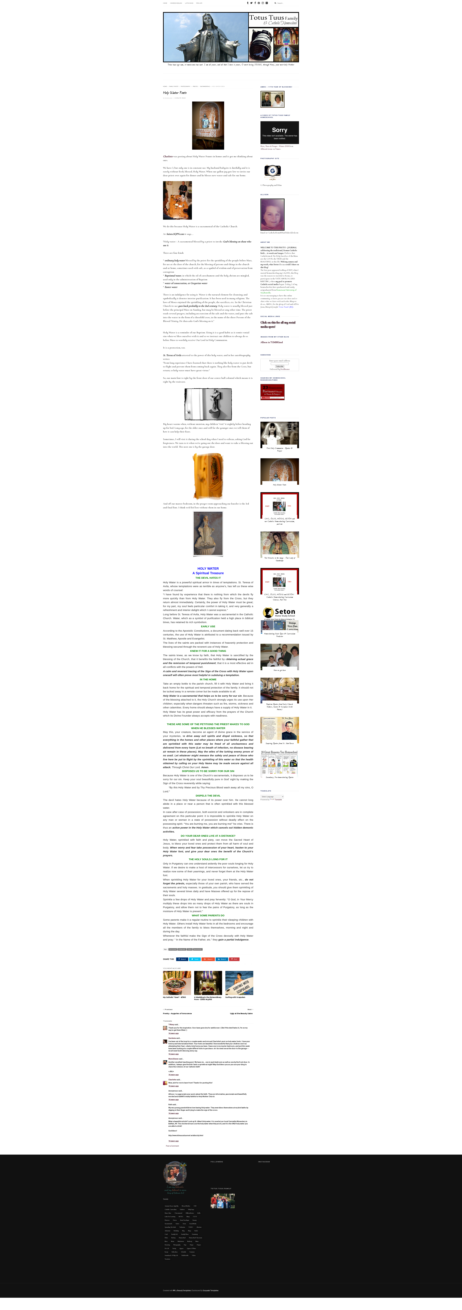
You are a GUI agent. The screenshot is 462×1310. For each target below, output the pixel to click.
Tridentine (182, 1227)
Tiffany (171, 1025)
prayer (191, 1245)
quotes (181, 1248)
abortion (198, 1227)
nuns (197, 1241)
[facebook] (255, 3)
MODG (181, 1216)
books (196, 1231)
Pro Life (199, 3)
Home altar (168, 1213)
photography (185, 86)
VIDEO (191, 1227)
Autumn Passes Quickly (171, 1206)
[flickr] (267, 3)
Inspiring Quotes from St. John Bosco (280, 743)
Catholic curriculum (170, 1209)
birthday (176, 1231)
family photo (173, 86)
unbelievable (184, 1255)
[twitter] (251, 3)
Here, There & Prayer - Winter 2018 (274, 146)
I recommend (178, 1213)
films (166, 1238)
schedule (183, 1252)
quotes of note (191, 1248)
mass (166, 1241)
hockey (173, 1238)
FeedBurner (285, 369)
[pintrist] (259, 3)
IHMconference (190, 1213)
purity (174, 1248)
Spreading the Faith (170, 1227)
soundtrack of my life (171, 1255)
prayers (199, 1245)
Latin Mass (189, 3)
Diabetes (182, 1209)
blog (183, 1231)
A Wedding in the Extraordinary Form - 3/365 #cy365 (207, 998)
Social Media (192, 1223)
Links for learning (170, 1216)
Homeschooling (176, 3)
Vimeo (277, 149)
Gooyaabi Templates (210, 1290)
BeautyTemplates (184, 1290)
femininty (195, 1234)
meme (172, 1241)
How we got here (280, 670)
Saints (177, 1223)
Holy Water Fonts (279, 485)
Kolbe (198, 1213)
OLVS (195, 1216)
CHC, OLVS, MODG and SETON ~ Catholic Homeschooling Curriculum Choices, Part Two (279, 597)
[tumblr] (247, 3)
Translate (278, 800)
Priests (195, 86)
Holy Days (191, 1209)
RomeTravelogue (184, 1220)
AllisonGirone (266, 149)
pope (185, 1245)
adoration (167, 1231)
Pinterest (167, 1220)
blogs (189, 1231)
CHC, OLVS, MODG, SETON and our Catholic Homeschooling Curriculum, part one (280, 521)
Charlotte (168, 156)
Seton (184, 1223)
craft (166, 1234)
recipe (166, 1252)
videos (194, 1255)
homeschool (182, 1238)
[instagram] (263, 3)
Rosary (194, 1220)
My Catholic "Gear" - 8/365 (174, 997)
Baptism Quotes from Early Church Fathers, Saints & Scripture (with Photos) (279, 707)
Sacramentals (205, 86)
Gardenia (172, 1038)
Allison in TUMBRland (271, 342)
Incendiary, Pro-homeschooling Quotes (280, 777)
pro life (167, 1248)
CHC (195, 1206)
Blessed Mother (186, 1206)
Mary (188, 1216)
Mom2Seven (173, 1059)
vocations (167, 1259)
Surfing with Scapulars (235, 997)
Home (165, 3)
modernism (181, 1241)
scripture (192, 1252)
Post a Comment (172, 1146)
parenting (167, 1245)
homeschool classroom (195, 1238)
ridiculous (175, 1252)
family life (174, 1234)
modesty (189, 1241)
